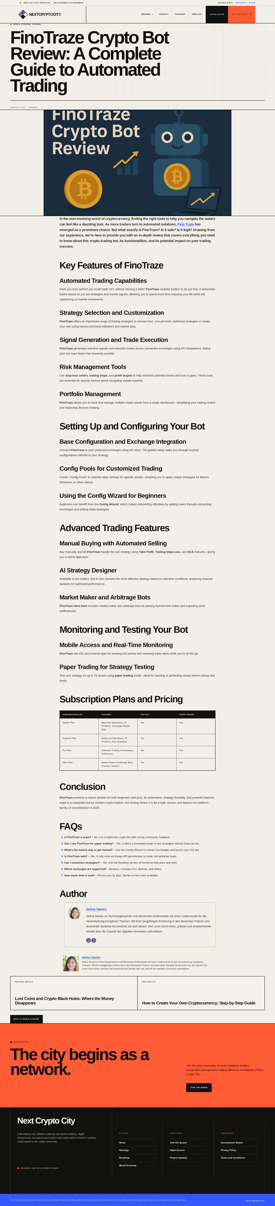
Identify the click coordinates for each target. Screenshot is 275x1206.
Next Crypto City (46, 1120)
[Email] (88, 940)
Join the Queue (239, 14)
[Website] (93, 940)
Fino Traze (185, 224)
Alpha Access (217, 14)
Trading (33, 107)
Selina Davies (96, 909)
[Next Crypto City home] (23, 14)
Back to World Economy (26, 1019)
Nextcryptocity (45, 14)
